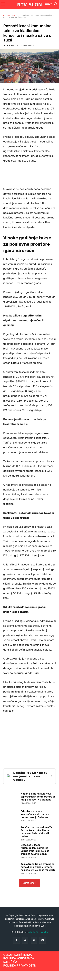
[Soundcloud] (25, 940)
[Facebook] (16, 940)
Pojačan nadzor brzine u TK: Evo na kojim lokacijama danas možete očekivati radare (37, 832)
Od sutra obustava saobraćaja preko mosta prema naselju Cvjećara (35, 814)
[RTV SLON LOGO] (29, 4)
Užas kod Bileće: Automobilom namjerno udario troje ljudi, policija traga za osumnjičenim (35, 849)
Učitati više (28, 882)
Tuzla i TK (15, 15)
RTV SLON (9, 45)
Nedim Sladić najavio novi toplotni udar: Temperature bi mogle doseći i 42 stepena (38, 796)
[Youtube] (42, 940)
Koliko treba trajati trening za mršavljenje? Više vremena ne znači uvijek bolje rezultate (38, 867)
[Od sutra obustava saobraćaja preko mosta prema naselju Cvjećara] (11, 815)
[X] (34, 940)
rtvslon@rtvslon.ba (38, 932)
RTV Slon (6, 15)
